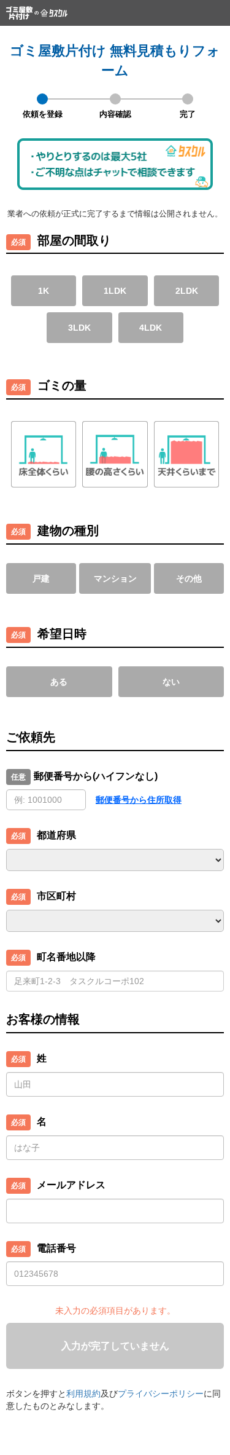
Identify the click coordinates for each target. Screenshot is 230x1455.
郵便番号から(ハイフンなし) (96, 776)
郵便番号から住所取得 (139, 800)
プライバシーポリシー (161, 1393)
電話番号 (56, 1248)
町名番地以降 (66, 957)
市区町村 (56, 896)
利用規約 (83, 1393)
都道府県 (56, 835)
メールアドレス (71, 1185)
